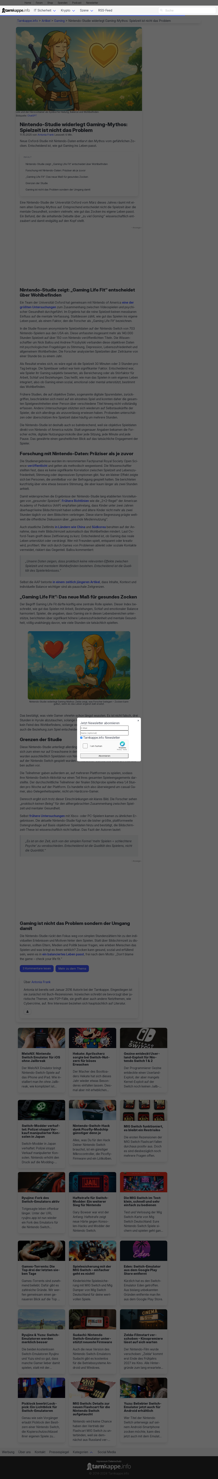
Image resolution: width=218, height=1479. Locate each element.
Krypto (65, 10)
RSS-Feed (105, 10)
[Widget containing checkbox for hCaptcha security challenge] (104, 746)
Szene (84, 10)
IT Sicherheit (42, 10)
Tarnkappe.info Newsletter (101, 738)
